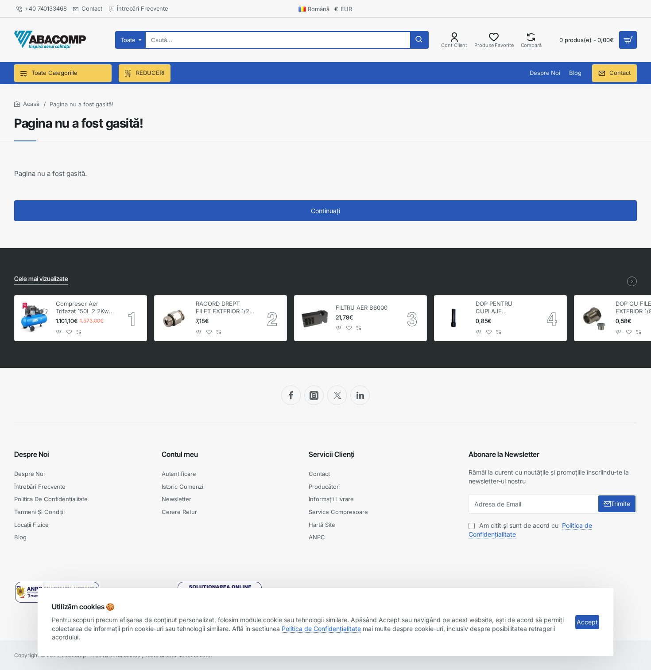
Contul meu (180, 454)
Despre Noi (31, 454)
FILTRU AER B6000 (362, 307)
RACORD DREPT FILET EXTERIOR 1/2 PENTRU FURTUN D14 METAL (222, 308)
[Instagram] (314, 395)
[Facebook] (291, 395)
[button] (59, 331)
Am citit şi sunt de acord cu (530, 530)
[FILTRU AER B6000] (313, 318)
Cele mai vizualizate (41, 278)
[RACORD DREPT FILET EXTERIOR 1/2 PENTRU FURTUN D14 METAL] (174, 318)
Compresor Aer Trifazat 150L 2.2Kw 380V (82, 308)
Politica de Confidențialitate (321, 628)
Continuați (325, 210)
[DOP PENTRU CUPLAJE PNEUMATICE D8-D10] (453, 318)
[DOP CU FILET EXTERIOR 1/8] (593, 318)
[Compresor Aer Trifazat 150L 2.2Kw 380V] (34, 318)
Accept (587, 622)
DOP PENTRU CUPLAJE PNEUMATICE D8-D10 (500, 308)
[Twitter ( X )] (337, 395)
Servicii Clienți (332, 454)
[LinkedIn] (360, 395)
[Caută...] (419, 40)
